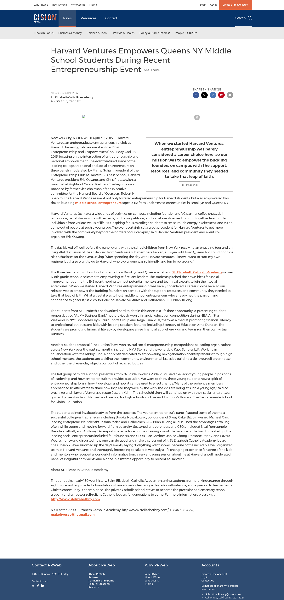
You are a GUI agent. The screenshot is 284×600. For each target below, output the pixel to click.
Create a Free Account (235, 4)
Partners (93, 577)
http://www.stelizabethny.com (75, 499)
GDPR (213, 4)
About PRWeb (96, 574)
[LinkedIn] (42, 586)
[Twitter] (34, 586)
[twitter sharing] (204, 95)
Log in (205, 577)
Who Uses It (78, 4)
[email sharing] (230, 95)
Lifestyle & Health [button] (123, 33)
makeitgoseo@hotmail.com (73, 514)
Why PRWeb (41, 4)
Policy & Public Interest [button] (154, 33)
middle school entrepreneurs (98, 203)
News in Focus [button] (43, 33)
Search (240, 18)
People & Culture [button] (186, 33)
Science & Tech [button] (97, 33)
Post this (191, 185)
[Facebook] (38, 586)
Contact (111, 18)
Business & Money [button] (70, 33)
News (67, 18)
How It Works (59, 4)
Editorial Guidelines (99, 583)
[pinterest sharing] (221, 95)
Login (203, 4)
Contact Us (38, 581)
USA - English (152, 69)
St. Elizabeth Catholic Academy (197, 272)
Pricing (93, 4)
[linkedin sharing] (213, 95)
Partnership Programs (101, 580)
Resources (88, 18)
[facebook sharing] (196, 95)
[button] (142, 116)
